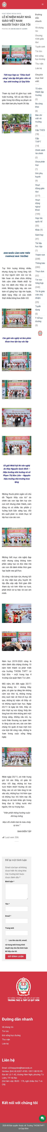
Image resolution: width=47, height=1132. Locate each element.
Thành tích (40, 255)
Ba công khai (39, 105)
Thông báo (40, 263)
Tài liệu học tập (38, 245)
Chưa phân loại (40, 163)
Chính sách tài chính (40, 152)
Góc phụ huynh (39, 175)
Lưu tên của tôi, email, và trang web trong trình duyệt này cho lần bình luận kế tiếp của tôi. (16, 946)
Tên (7, 904)
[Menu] (43, 4)
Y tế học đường (39, 320)
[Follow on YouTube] (23, 1111)
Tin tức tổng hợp (39, 281)
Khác (37, 230)
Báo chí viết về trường (38, 118)
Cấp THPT (38, 140)
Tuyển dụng (38, 308)
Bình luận (9, 881)
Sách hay (39, 235)
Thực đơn (39, 271)
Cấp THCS (40, 130)
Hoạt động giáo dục (39, 188)
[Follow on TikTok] (14, 1111)
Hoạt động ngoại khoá (11, 14)
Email (8, 916)
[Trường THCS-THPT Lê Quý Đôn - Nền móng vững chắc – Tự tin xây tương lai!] (7, 4)
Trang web (9, 928)
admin (24, 29)
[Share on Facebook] (16, 846)
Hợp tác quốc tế (39, 220)
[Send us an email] (18, 1111)
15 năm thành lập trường (39, 91)
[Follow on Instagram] (9, 1111)
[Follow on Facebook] (4, 1111)
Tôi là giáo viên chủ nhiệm (40, 294)
